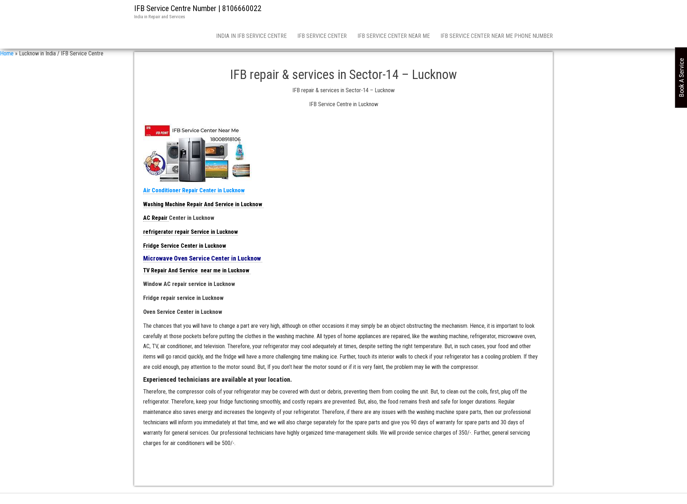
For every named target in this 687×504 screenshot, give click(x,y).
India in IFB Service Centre (251, 36)
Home (7, 53)
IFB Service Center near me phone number (496, 36)
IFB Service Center (322, 36)
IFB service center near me (393, 36)
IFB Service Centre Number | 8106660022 (198, 8)
